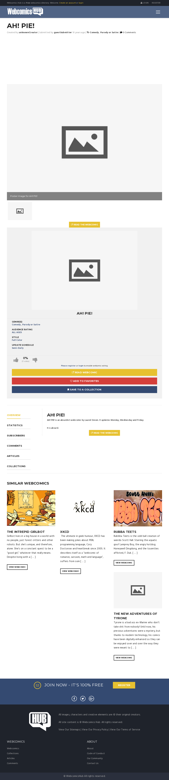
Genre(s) (17, 322)
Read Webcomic (85, 372)
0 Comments (129, 32)
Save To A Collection (85, 389)
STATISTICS (15, 425)
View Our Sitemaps (69, 730)
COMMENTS (14, 445)
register (156, 3)
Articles (11, 758)
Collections (12, 753)
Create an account (67, 3)
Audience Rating (22, 329)
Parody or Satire (31, 325)
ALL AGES (17, 332)
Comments (12, 763)
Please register (68, 365)
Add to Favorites (85, 381)
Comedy (16, 325)
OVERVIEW (14, 415)
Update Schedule (23, 345)
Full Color (17, 340)
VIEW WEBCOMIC (17, 567)
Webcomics (13, 748)
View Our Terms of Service (125, 730)
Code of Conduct (96, 753)
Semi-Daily (17, 348)
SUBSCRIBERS (16, 435)
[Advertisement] (84, 59)
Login (145, 3)
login (81, 3)
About (90, 748)
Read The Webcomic (85, 224)
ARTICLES (13, 456)
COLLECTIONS (16, 466)
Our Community (95, 758)
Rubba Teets (125, 532)
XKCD (64, 532)
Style (15, 337)
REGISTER (124, 685)
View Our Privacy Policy (95, 730)
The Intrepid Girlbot (26, 532)
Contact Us (92, 763)
